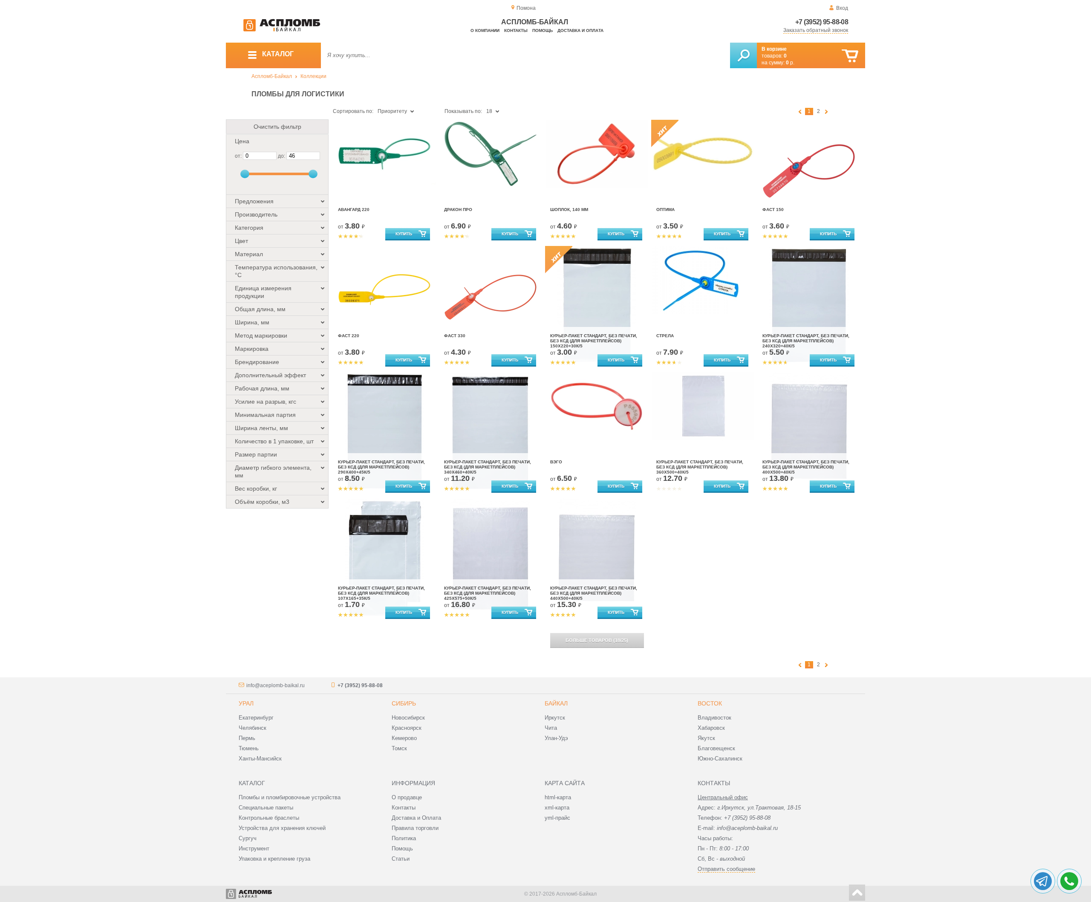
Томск (399, 748)
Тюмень (249, 748)
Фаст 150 (773, 209)
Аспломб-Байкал (271, 76)
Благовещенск (716, 748)
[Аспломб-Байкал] (281, 30)
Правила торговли (415, 828)
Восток (710, 703)
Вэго (556, 462)
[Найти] (743, 55)
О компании (484, 30)
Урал (246, 703)
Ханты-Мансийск (260, 758)
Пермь (247, 738)
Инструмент (254, 848)
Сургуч (248, 838)
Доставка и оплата (580, 30)
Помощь (542, 30)
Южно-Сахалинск (720, 758)
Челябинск (252, 728)
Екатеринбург (256, 717)
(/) (597, 640)
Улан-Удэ (556, 738)
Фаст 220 (348, 335)
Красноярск (406, 728)
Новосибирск (408, 717)
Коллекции (313, 76)
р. (790, 63)
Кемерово (404, 738)
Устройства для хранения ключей (282, 828)
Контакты (516, 30)
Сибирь (404, 703)
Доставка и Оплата (416, 818)
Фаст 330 (454, 335)
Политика (404, 838)
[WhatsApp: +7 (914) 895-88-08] (1069, 881)
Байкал (556, 703)
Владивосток (714, 717)
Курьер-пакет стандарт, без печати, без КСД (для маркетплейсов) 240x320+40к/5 (805, 340)
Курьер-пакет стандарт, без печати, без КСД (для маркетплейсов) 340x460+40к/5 (487, 467)
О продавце (407, 797)
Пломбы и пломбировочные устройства (290, 797)
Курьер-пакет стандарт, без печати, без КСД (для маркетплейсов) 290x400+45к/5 (381, 467)
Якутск (706, 738)
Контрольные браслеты (269, 818)
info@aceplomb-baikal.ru (275, 685)
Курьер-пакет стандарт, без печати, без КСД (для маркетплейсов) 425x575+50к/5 (487, 593)
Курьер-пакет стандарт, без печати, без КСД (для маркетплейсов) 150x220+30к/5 (593, 340)
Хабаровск (711, 728)
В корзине (774, 49)
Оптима (665, 209)
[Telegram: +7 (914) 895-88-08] (1042, 881)
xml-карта (557, 807)
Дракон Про (458, 209)
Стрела (665, 335)
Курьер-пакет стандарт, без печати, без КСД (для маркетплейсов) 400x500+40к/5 (805, 467)
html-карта (558, 797)
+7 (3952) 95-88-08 (821, 22)
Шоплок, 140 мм (569, 209)
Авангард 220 (353, 209)
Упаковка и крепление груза (274, 859)
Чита (551, 728)
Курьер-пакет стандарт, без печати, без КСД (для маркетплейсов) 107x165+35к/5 (381, 593)
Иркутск (555, 717)
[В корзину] (850, 56)
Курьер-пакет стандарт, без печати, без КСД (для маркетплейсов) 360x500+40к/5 (699, 467)
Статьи (401, 859)
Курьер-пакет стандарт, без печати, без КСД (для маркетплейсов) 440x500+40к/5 (593, 593)
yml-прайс (557, 818)
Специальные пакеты (266, 807)
